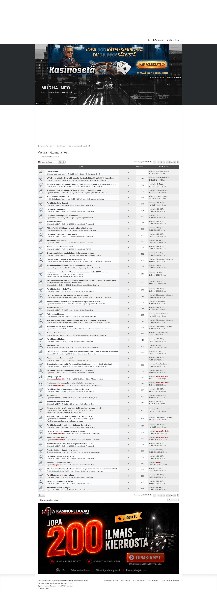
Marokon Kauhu (58, 335)
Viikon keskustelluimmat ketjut (60, 247)
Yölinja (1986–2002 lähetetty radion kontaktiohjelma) (69, 228)
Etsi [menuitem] (43, 103)
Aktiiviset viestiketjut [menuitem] (174, 78)
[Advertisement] (75, 17)
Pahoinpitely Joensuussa (57, 333)
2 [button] (161, 162)
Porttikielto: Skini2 (54, 222)
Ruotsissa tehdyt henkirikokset (60, 327)
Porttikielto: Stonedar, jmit (58, 402)
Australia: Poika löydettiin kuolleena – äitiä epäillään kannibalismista (76, 320)
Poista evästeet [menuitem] (152, 580)
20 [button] (175, 162)
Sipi (54, 218)
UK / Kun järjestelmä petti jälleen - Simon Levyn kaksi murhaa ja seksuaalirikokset (82, 469)
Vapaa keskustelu (98, 199)
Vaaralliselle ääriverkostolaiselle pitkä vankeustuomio (70, 266)
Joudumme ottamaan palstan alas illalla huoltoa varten (70, 383)
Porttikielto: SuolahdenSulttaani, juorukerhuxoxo (68, 389)
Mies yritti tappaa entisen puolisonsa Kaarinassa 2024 (70, 416)
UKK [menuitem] (37, 103)
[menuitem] (41, 588)
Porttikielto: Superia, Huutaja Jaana (62, 234)
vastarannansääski (59, 174)
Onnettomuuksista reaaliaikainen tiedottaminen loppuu (70, 253)
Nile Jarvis (57, 186)
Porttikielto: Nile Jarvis (56, 241)
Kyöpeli (56, 465)
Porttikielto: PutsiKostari (57, 203)
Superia (56, 268)
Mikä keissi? (52, 395)
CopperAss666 (61, 199)
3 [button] (164, 162)
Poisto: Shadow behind (57, 437)
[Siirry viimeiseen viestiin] (170, 171)
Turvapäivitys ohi (54, 377)
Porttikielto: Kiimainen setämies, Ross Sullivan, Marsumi (71, 370)
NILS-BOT (56, 205)
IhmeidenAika (58, 304)
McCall (55, 274)
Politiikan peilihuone (55, 314)
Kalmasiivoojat (53, 345)
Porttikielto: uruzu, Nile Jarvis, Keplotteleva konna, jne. (70, 444)
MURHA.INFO (55, 87)
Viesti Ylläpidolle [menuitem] (138, 580)
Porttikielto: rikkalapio (56, 209)
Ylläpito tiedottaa (97, 379)
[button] (154, 162)
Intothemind (57, 398)
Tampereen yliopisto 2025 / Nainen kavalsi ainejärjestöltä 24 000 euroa (77, 272)
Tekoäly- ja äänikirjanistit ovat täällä (62, 450)
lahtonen (59, 452)
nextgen (70, 586)
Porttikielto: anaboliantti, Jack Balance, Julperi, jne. (69, 425)
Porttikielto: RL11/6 (55, 308)
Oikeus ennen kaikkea (61, 262)
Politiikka (93, 316)
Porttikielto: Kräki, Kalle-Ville (59, 289)
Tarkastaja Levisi (59, 180)
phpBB (61, 581)
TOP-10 (88, 249)
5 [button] (169, 162)
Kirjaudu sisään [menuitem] (174, 40)
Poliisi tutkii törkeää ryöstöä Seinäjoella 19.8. (66, 259)
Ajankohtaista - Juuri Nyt (98, 180)
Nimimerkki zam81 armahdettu (59, 463)
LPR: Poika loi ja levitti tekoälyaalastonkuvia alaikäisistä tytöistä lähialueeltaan (81, 178)
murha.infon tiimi (59, 379)
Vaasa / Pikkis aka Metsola (58, 197)
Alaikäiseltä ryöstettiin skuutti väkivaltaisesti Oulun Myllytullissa (74, 190)
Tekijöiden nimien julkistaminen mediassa (65, 215)
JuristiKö (56, 255)
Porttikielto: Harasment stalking (60, 456)
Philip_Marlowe (58, 316)
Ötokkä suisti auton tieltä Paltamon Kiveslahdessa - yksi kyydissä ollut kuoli (79, 364)
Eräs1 (55, 285)
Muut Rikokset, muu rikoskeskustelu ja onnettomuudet (65, 276)
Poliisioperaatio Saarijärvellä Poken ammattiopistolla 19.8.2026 (73, 301)
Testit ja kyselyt (92, 398)
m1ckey (56, 230)
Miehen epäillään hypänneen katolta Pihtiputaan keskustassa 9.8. (75, 408)
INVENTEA (62, 586)
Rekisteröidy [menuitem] (159, 40)
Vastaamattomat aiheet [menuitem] (156, 78)
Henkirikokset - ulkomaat (102, 323)
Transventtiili (52, 172)
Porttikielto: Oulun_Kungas (58, 488)
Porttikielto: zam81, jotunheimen (60, 475)
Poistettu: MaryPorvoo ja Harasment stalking (66, 431)
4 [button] (166, 162)
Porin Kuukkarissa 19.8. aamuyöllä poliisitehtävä (67, 295)
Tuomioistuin (90, 205)
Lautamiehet (95, 174)
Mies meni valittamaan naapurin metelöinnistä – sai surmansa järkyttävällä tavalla (82, 184)
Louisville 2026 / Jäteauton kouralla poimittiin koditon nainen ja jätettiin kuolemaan (82, 352)
